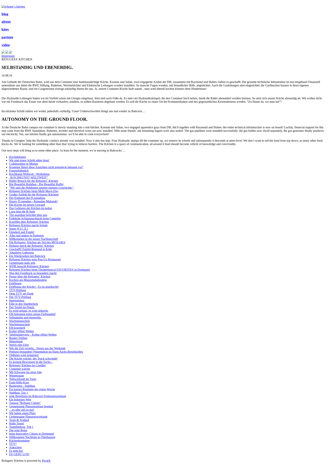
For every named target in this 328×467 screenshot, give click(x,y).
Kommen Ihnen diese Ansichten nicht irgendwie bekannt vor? (46, 167)
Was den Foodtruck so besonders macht (33, 273)
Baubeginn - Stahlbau (22, 385)
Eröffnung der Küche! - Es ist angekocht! (34, 286)
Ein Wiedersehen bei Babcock (27, 256)
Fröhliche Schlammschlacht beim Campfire (35, 218)
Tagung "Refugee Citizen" (25, 403)
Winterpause (16, 375)
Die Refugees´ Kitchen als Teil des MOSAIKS (37, 242)
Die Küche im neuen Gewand (27, 204)
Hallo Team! (16, 423)
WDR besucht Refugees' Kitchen (29, 266)
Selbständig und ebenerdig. (25, 317)
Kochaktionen (17, 157)
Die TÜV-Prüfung (20, 297)
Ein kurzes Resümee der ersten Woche (32, 389)
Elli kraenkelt (17, 327)
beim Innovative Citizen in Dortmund (31, 433)
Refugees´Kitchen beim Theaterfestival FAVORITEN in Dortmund (49, 269)
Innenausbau (16, 300)
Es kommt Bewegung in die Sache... (31, 362)
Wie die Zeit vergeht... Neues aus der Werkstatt (37, 348)
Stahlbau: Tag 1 (18, 392)
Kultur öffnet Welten (21, 331)
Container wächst (19, 368)
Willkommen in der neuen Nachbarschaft (33, 239)
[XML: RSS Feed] (3, 52)
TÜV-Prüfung (17, 290)
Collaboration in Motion (23, 163)
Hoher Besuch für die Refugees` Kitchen (33, 180)
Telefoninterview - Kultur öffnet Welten (33, 334)
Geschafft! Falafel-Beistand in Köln (30, 249)
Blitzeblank (16, 341)
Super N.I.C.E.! (18, 228)
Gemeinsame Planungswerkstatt (28, 416)
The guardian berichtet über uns (28, 215)
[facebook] (6, 52)
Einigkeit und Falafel (21, 232)
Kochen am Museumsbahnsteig (28, 280)
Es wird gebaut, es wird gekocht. (28, 310)
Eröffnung (15, 283)
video (6, 45)
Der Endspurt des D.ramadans (27, 198)
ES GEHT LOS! (19, 454)
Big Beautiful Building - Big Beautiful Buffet (36, 184)
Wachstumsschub (19, 321)
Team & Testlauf (19, 420)
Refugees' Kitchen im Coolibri (27, 365)
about (6, 22)
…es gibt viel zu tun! (21, 409)
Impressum (8, 56)
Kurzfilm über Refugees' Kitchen (29, 221)
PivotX (46, 460)
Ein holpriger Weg (20, 399)
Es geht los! (16, 450)
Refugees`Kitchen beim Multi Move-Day (33, 191)
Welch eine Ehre (19, 344)
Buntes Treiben (18, 338)
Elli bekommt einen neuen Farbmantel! (32, 314)
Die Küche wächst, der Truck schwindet (33, 358)
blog (5, 14)
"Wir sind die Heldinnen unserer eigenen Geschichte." (41, 187)
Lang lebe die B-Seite (22, 211)
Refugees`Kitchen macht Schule (28, 225)
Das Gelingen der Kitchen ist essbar (30, 208)
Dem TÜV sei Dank (21, 293)
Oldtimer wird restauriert (24, 355)
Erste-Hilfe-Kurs (19, 382)
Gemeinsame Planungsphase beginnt (31, 406)
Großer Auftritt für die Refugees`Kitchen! (34, 194)
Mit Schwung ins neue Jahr (25, 372)
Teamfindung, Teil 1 (21, 426)
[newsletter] (10, 52)
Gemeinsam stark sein (22, 262)
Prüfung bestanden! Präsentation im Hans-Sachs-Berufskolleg (46, 351)
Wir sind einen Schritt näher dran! (29, 160)
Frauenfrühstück (19, 170)
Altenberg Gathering (21, 252)
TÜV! (13, 444)
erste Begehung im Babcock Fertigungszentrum (37, 396)
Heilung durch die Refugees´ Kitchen (31, 245)
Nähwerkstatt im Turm (22, 379)
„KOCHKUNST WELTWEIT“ (28, 177)
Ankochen (15, 447)
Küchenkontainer (19, 440)
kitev (5, 29)
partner (7, 37)
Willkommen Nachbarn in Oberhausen (32, 437)
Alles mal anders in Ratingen (26, 235)
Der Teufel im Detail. (22, 307)
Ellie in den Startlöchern (23, 303)
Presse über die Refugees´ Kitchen (29, 276)
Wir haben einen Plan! (22, 413)
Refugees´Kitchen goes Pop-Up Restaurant (35, 259)
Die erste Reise (18, 430)
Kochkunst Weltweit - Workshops (29, 174)
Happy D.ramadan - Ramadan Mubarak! (33, 201)
